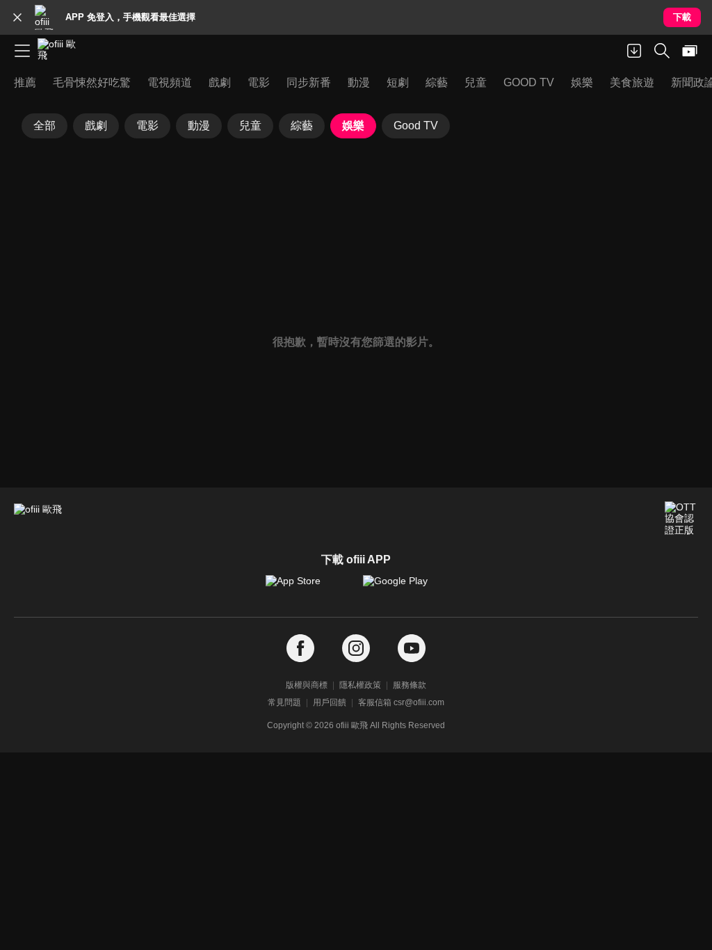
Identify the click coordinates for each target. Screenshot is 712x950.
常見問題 (284, 702)
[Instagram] (356, 648)
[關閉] (17, 17)
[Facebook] (300, 648)
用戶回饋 (329, 702)
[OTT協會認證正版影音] (681, 518)
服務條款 (409, 685)
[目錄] (22, 50)
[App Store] (307, 587)
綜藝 (302, 125)
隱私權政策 (360, 685)
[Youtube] (412, 648)
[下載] (634, 50)
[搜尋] (662, 50)
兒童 (250, 125)
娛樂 (353, 125)
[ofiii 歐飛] (61, 50)
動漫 (199, 125)
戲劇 (96, 125)
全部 (44, 125)
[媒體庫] (689, 50)
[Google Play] (404, 587)
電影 (147, 125)
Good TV (416, 125)
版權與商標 (306, 685)
